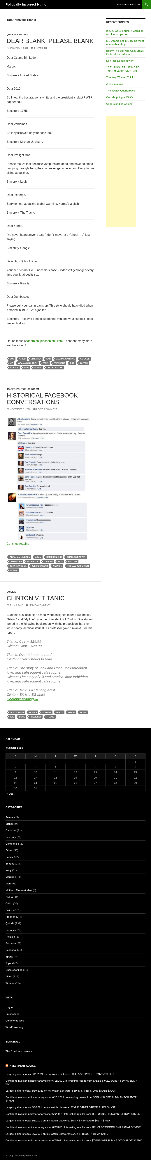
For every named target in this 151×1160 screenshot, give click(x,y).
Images (11, 389)
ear (48, 359)
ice (11, 363)
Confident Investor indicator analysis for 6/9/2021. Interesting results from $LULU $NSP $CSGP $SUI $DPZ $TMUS (73, 1113)
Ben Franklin (54, 557)
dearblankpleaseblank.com (45, 341)
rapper (84, 363)
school (14, 368)
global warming (65, 359)
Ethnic (9, 850)
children (36, 359)
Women (10, 983)
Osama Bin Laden (27, 363)
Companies (12, 843)
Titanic (38, 368)
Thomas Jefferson (78, 566)
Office (9, 903)
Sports (9, 956)
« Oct (9, 793)
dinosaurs (16, 561)
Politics (21, 389)
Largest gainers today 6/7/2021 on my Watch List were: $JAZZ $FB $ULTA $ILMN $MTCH (58, 1133)
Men (8, 883)
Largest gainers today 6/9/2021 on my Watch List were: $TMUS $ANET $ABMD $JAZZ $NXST (60, 1107)
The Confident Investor (19, 1051)
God (60, 561)
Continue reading (20, 543)
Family (9, 856)
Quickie (11, 34)
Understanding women (119, 103)
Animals (10, 817)
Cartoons (11, 830)
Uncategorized (14, 969)
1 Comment (40, 48)
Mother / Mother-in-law (19, 890)
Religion (10, 936)
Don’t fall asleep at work (120, 60)
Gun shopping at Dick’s (119, 97)
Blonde (10, 823)
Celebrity (11, 837)
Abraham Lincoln (20, 557)
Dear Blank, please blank (50, 40)
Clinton (46, 712)
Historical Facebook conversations (42, 398)
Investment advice (22, 1065)
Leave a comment (46, 409)
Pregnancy (12, 916)
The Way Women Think (120, 77)
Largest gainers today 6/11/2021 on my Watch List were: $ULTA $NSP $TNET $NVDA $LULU (60, 1074)
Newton (57, 566)
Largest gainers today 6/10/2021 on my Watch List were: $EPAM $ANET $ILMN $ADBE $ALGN (61, 1090)
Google (84, 359)
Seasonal (11, 949)
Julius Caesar (40, 566)
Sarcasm (22, 34)
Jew (12, 717)
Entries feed (13, 1013)
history (72, 561)
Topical (10, 963)
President (59, 363)
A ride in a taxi (114, 83)
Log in (9, 1007)
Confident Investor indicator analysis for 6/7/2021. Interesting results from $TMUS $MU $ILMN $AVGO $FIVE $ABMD (74, 1140)
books (33, 712)
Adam (38, 557)
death (59, 712)
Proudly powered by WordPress (21, 1155)
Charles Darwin (76, 557)
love (22, 717)
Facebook (33, 561)
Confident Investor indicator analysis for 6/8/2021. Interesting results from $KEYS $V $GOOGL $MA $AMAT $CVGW (73, 1127)
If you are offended (128, 4)
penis (45, 363)
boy (12, 359)
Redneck (11, 930)
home (83, 712)
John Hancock (18, 566)
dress (71, 712)
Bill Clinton (17, 712)
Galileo (48, 561)
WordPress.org (14, 1027)
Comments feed (15, 1020)
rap (72, 363)
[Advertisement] (121, 171)
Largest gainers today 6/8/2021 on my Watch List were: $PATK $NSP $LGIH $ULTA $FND (58, 1120)
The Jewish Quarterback (120, 90)
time (26, 368)
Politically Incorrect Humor (27, 4)
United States (54, 368)
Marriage (11, 876)
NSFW (9, 896)
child (22, 359)
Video (9, 976)
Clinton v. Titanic (36, 598)
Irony (8, 870)
